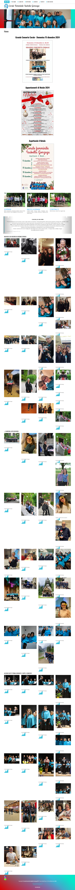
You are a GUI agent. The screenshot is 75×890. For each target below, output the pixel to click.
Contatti (42, 2)
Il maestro (21, 2)
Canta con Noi (50, 2)
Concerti (36, 2)
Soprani (7, 209)
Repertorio (28, 2)
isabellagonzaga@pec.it (37, 884)
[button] (8, 225)
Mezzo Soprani (33, 209)
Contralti (54, 209)
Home (8, 2)
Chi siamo (14, 2)
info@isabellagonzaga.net (37, 883)
